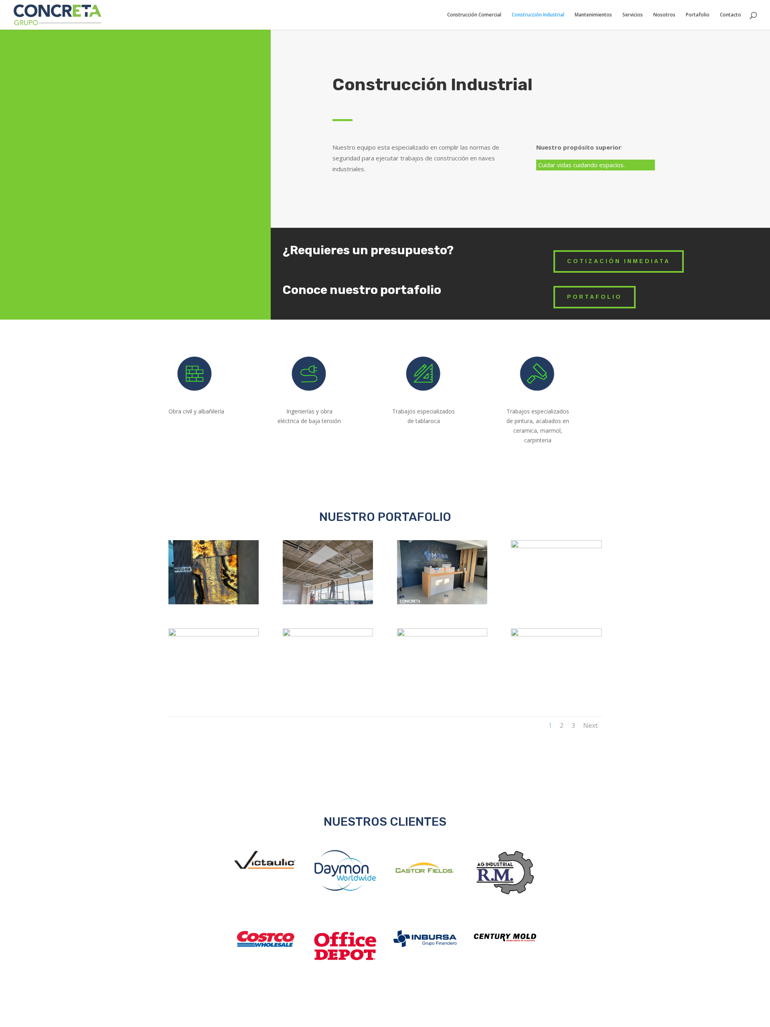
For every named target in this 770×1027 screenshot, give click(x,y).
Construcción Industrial (538, 15)
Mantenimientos (593, 15)
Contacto (730, 15)
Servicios (632, 15)
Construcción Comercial (474, 15)
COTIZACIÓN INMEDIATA (618, 261)
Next (590, 725)
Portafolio (697, 15)
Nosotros (664, 15)
